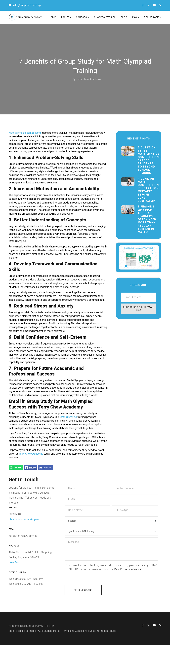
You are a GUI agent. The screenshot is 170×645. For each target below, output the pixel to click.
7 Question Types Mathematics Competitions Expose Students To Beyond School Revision (147, 160)
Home (52, 17)
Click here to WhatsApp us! (24, 519)
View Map (14, 562)
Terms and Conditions (74, 631)
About (65, 17)
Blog (124, 17)
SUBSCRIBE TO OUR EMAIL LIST (138, 309)
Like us (46, 467)
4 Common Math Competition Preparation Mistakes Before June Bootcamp (147, 190)
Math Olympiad (68, 417)
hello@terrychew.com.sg (26, 5)
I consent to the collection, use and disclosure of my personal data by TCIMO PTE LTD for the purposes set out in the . (112, 567)
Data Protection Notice (127, 569)
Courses (81, 17)
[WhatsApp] (16, 468)
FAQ (134, 17)
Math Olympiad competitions (25, 133)
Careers (30, 631)
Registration (152, 17)
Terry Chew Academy (31, 454)
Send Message (83, 590)
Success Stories (105, 17)
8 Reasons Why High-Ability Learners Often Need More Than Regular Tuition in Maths (147, 219)
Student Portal (51, 631)
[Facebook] (30, 468)
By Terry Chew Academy (86, 79)
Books (20, 631)
